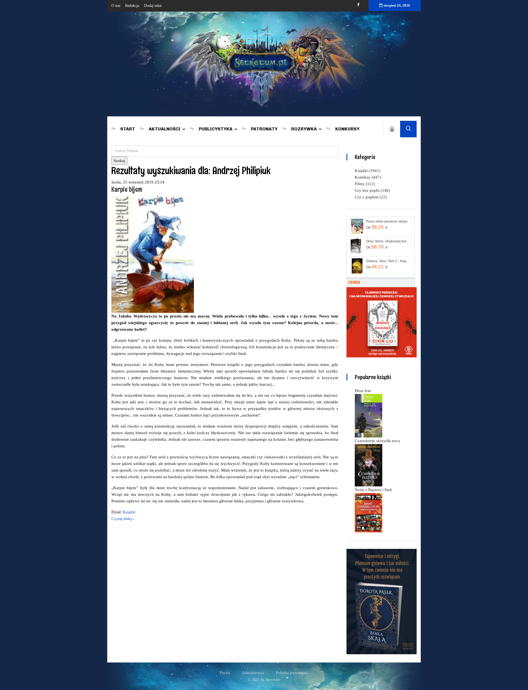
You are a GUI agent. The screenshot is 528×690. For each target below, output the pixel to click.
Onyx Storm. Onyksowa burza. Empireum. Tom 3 (388, 241)
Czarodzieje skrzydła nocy (377, 441)
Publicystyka (215, 129)
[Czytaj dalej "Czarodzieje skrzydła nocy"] (368, 465)
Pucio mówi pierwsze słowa (386, 221)
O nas (115, 6)
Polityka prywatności (292, 673)
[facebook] (358, 5)
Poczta (225, 673)
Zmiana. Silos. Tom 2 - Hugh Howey (388, 261)
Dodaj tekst (153, 6)
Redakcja (132, 6)
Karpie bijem (126, 189)
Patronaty (264, 129)
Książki (129, 512)
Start (127, 129)
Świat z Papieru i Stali (373, 490)
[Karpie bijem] (152, 253)
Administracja (253, 673)
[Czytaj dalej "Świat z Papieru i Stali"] (368, 512)
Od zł (376, 227)
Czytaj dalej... (123, 518)
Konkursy (347, 129)
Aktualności (164, 129)
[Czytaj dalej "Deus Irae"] (368, 415)
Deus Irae (363, 390)
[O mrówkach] (381, 322)
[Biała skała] (381, 601)
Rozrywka (304, 129)
